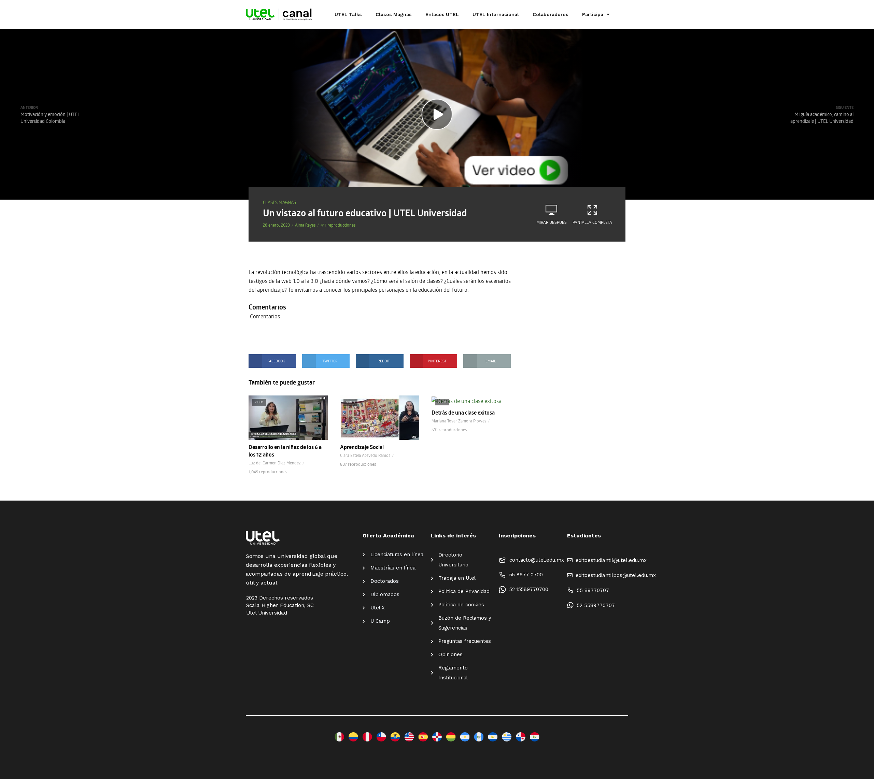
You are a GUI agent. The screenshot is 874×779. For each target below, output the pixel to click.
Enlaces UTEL (442, 14)
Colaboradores (550, 14)
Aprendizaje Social (362, 447)
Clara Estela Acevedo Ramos (365, 455)
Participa (592, 14)
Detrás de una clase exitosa (463, 412)
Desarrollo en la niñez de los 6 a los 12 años (285, 450)
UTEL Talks (348, 14)
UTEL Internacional (496, 14)
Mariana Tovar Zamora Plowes (459, 420)
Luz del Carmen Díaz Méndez (275, 462)
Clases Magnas (394, 14)
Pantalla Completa (592, 222)
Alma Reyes (305, 225)
